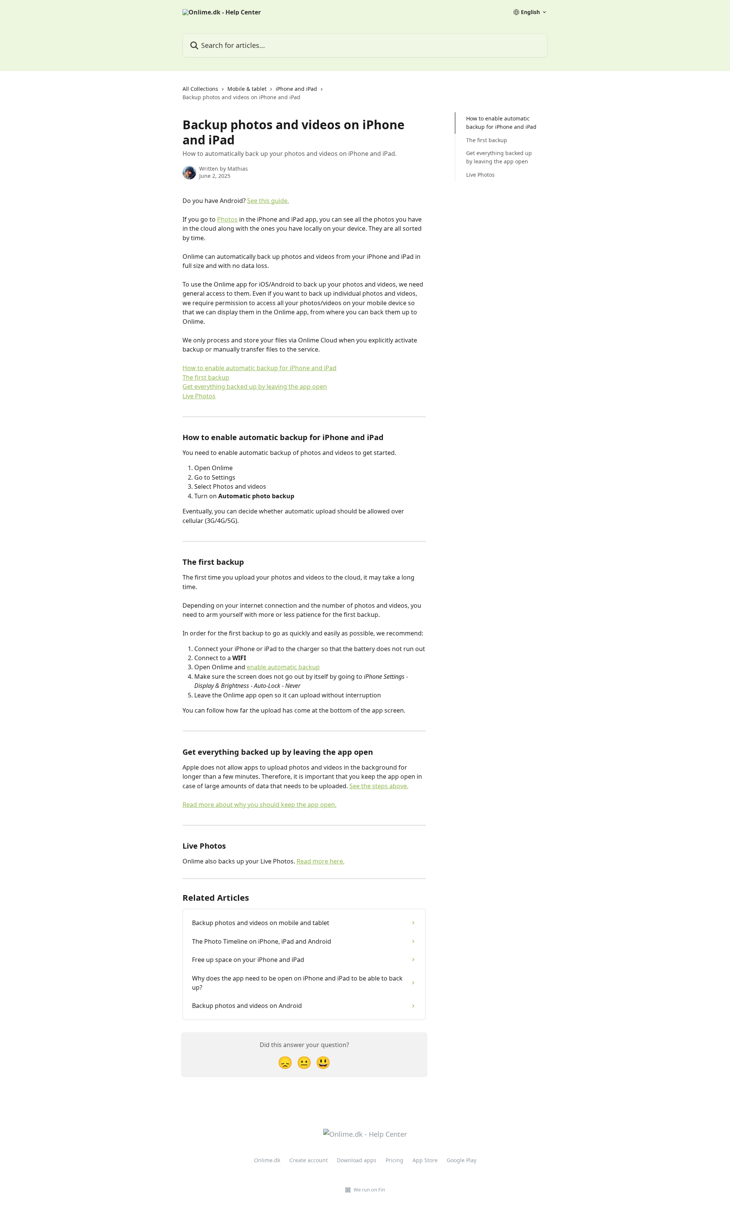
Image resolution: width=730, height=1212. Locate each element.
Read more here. (320, 861)
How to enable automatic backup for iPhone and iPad (259, 368)
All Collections (200, 88)
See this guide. (268, 200)
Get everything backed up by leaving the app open (254, 386)
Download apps (356, 1160)
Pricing (394, 1160)
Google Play (461, 1160)
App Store (425, 1160)
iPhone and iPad (296, 88)
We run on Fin (369, 1189)
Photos (227, 219)
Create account (308, 1160)
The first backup (205, 377)
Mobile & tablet (247, 88)
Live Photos (199, 396)
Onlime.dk (267, 1160)
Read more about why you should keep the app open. (259, 804)
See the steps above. (378, 786)
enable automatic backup (283, 667)
